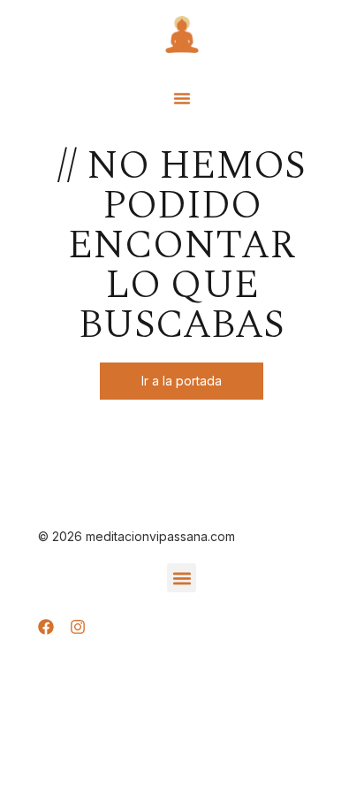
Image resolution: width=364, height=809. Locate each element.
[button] (182, 98)
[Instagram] (78, 627)
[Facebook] (46, 627)
